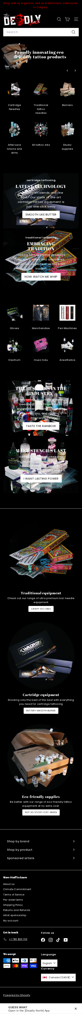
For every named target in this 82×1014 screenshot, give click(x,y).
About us (8, 884)
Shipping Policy (13, 905)
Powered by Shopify (16, 995)
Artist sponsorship (14, 915)
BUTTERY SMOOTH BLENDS (41, 710)
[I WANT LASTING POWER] (41, 465)
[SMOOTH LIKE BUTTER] (41, 200)
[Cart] (67, 19)
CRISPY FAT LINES (41, 608)
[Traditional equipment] (41, 554)
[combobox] (41, 32)
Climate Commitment (17, 889)
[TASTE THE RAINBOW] (41, 408)
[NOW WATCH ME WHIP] (41, 258)
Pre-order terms (13, 899)
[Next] (75, 70)
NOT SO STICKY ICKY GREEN (41, 812)
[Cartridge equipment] (41, 656)
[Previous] (67, 70)
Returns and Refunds (16, 910)
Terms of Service (13, 894)
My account (10, 920)
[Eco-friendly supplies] (41, 757)
